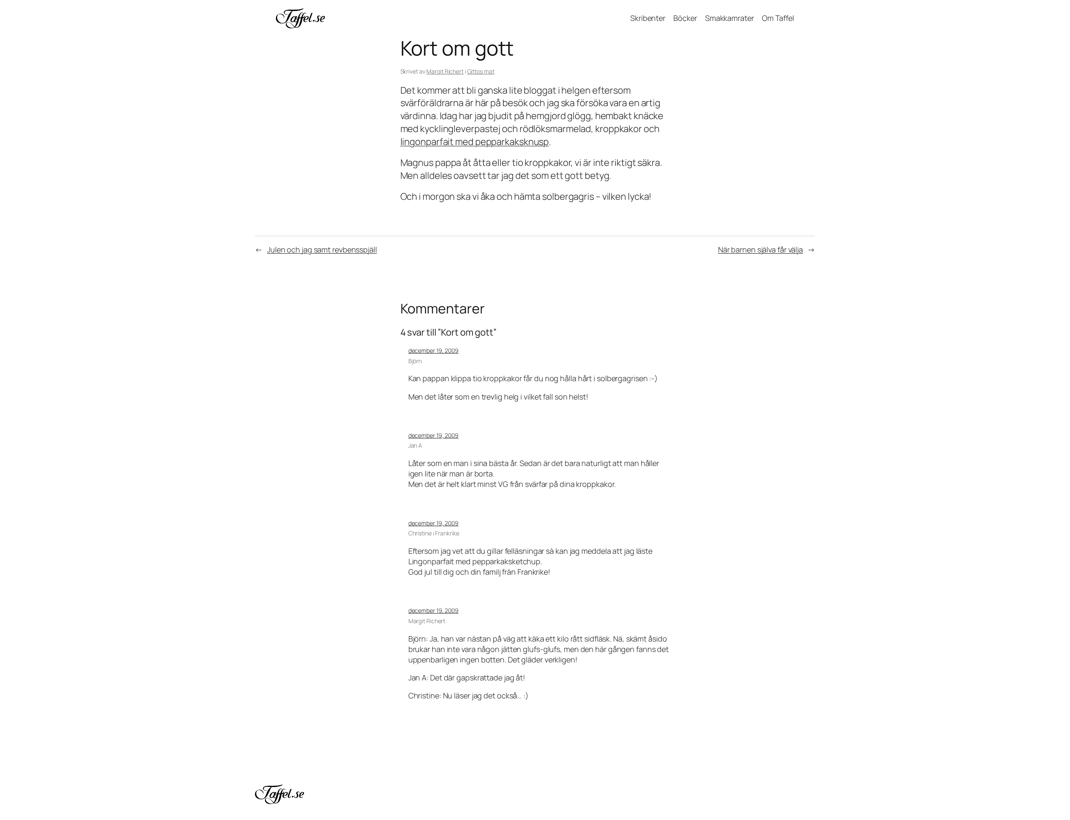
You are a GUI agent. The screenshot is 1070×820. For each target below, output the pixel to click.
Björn (415, 361)
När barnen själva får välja (760, 249)
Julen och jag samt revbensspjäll (322, 249)
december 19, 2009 (433, 350)
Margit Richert (445, 71)
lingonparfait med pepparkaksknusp (474, 141)
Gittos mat (480, 71)
